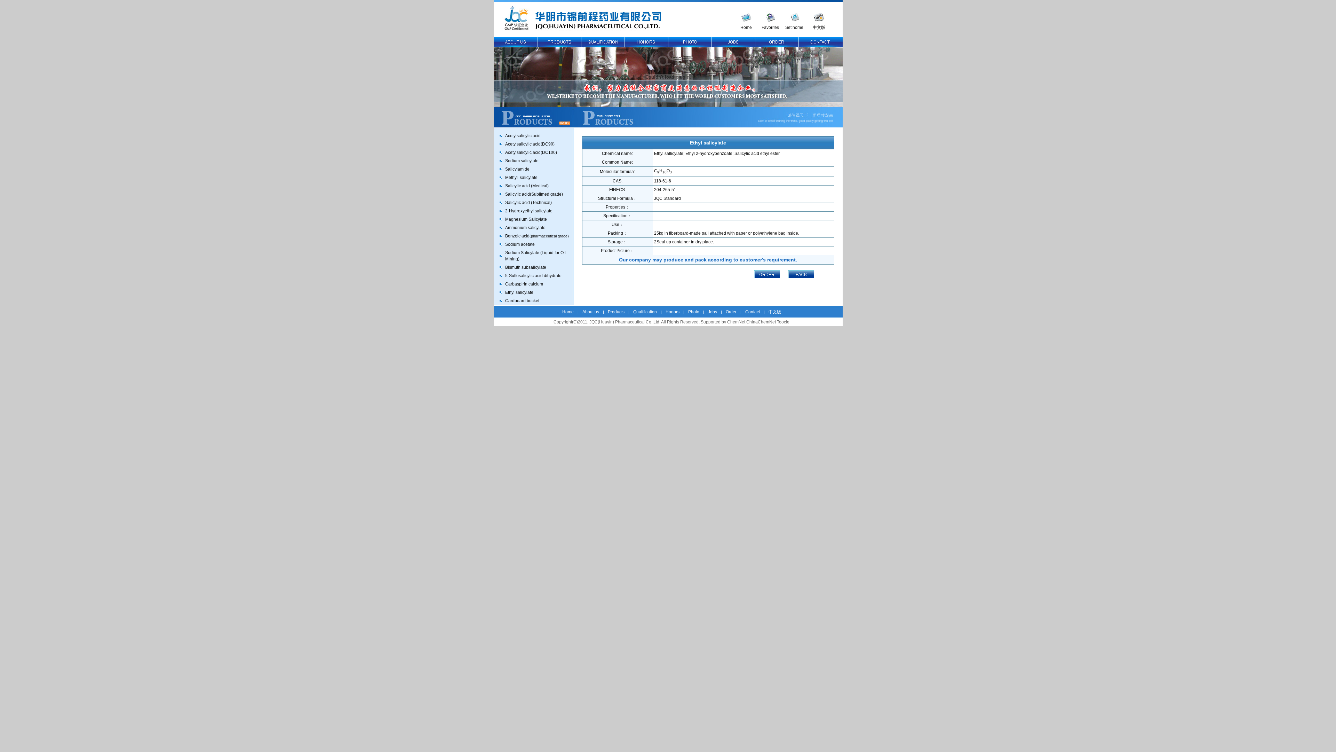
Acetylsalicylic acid (523, 135)
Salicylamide (517, 169)
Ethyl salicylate (519, 292)
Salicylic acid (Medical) (527, 185)
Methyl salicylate (521, 177)
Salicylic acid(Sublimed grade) (534, 194)
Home (746, 27)
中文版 (819, 27)
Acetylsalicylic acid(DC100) (531, 152)
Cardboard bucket (522, 300)
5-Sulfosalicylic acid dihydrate (533, 275)
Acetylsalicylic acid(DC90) (530, 144)
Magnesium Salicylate (526, 219)
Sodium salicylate (522, 160)
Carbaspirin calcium (524, 284)
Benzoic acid (537, 236)
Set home (794, 27)
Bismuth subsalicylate (525, 267)
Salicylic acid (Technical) (528, 202)
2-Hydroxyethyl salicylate (528, 211)
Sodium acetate (520, 244)
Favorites (770, 27)
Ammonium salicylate (525, 227)
